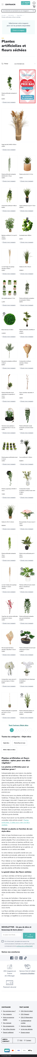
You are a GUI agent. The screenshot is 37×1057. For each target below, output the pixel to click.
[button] (7, 730)
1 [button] (11, 730)
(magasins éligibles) (27, 973)
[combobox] (18, 10)
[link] (27, 86)
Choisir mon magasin (9, 102)
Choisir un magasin (18, 30)
